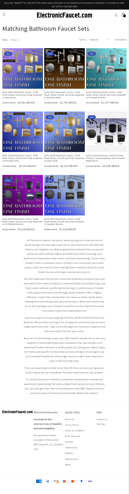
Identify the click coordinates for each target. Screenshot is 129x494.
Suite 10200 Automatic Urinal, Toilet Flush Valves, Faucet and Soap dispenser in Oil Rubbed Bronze (22, 222)
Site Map (101, 424)
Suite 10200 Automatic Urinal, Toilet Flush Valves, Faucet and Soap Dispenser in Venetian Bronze (64, 222)
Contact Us (102, 419)
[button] (4, 14)
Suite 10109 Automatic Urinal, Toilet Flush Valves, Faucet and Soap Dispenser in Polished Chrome (106, 95)
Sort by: (83, 39)
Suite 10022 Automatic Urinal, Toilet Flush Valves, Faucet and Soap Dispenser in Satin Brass (22, 95)
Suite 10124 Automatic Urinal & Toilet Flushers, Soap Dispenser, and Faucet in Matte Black (105, 158)
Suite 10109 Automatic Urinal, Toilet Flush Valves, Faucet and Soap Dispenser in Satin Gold (64, 158)
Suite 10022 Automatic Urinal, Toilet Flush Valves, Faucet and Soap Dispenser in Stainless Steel (64, 95)
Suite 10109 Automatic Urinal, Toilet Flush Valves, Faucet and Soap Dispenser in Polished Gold (22, 158)
